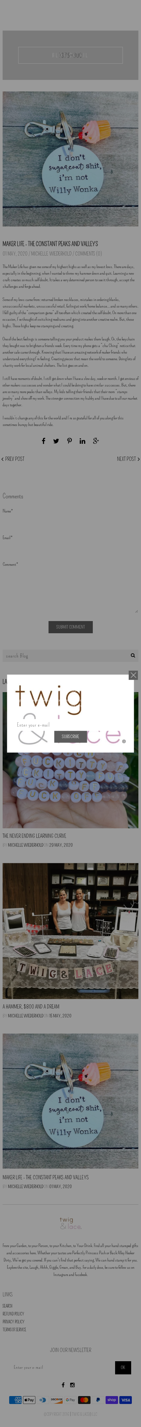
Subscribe (70, 736)
